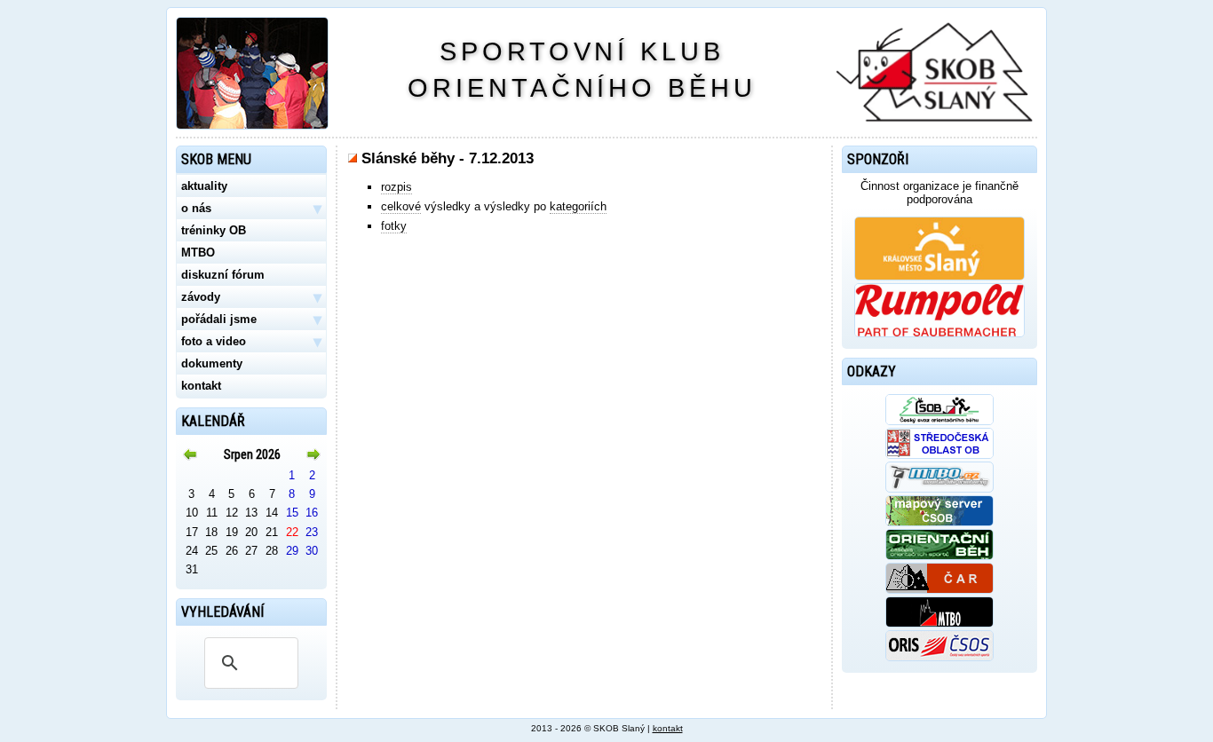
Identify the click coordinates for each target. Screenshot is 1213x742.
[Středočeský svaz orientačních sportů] (939, 455)
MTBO (198, 252)
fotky (394, 226)
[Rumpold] (939, 333)
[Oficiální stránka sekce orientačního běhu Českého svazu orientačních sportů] (939, 421)
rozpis (396, 186)
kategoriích (578, 206)
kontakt (201, 385)
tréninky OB (213, 230)
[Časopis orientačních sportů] (939, 556)
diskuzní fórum (223, 274)
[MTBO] (939, 488)
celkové (401, 206)
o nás (251, 208)
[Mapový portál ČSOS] (939, 522)
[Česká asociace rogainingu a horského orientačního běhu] (939, 589)
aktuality (204, 186)
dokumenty (211, 363)
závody (251, 297)
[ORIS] (939, 657)
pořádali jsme (251, 319)
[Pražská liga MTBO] (939, 623)
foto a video (251, 342)
